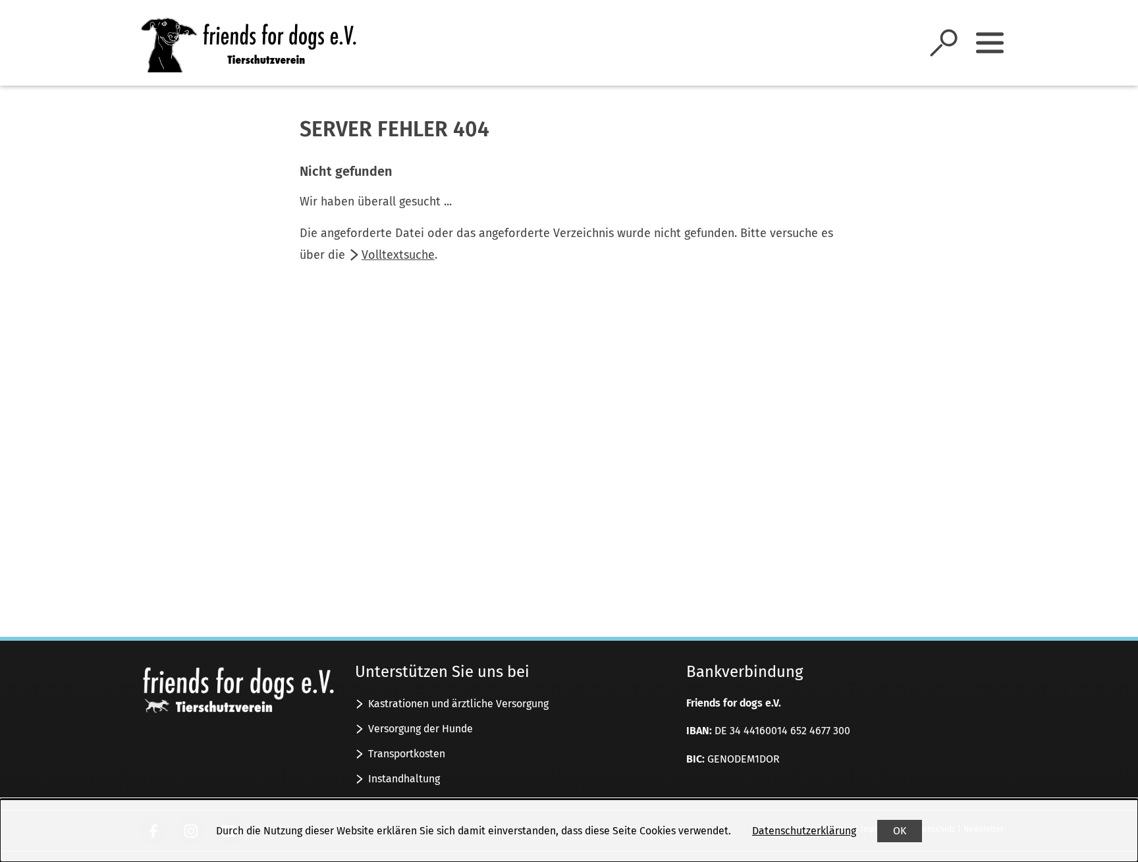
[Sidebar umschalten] (989, 42)
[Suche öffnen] (943, 42)
